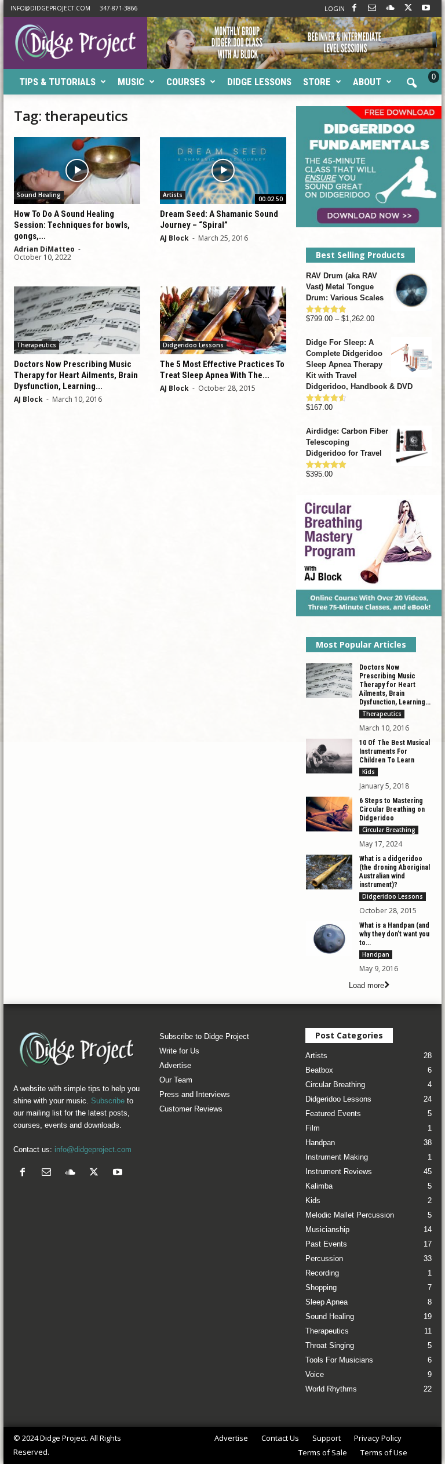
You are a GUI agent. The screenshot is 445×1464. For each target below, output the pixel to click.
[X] (408, 8)
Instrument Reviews (338, 1171)
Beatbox (319, 1070)
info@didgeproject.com (50, 8)
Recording (322, 1273)
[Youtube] (426, 8)
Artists (173, 195)
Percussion (324, 1258)
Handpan (375, 954)
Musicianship (327, 1229)
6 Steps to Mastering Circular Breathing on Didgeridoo (392, 809)
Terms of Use (383, 1452)
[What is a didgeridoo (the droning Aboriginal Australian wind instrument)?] (329, 872)
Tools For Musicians (339, 1360)
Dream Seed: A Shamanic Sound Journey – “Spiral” (219, 219)
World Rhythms (331, 1389)
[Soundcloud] (390, 8)
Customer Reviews (190, 1109)
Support (326, 1438)
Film (312, 1128)
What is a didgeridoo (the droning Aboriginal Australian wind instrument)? (394, 872)
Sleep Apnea (326, 1302)
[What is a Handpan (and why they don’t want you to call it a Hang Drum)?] (329, 938)
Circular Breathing (388, 830)
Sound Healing (39, 195)
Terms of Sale (322, 1452)
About (367, 82)
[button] (411, 83)
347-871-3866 (119, 8)
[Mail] (372, 8)
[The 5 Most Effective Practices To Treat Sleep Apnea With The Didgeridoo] (223, 320)
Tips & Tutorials (57, 82)
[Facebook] (354, 8)
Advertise (175, 1065)
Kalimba (319, 1186)
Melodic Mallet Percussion (349, 1215)
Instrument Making (336, 1157)
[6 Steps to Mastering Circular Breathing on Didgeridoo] (329, 814)
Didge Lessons (259, 82)
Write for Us (179, 1051)
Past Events (326, 1244)
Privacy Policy (378, 1438)
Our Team (175, 1080)
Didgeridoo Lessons (193, 345)
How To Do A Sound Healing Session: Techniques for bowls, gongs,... (72, 225)
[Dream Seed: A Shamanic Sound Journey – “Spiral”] (223, 170)
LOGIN (334, 8)
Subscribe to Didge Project (204, 1036)
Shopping (321, 1287)
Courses (185, 82)
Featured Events (333, 1113)
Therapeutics (36, 345)
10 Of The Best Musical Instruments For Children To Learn (394, 751)
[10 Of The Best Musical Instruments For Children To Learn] (329, 756)
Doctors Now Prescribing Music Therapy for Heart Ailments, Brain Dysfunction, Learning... (76, 375)
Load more (366, 985)
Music (131, 82)
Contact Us (280, 1438)
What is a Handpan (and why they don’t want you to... (394, 934)
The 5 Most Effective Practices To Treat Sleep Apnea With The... (222, 369)
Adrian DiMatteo (44, 249)
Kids (368, 772)
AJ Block (174, 238)
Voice (314, 1374)
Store (317, 82)
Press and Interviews (194, 1094)
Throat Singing (329, 1345)
